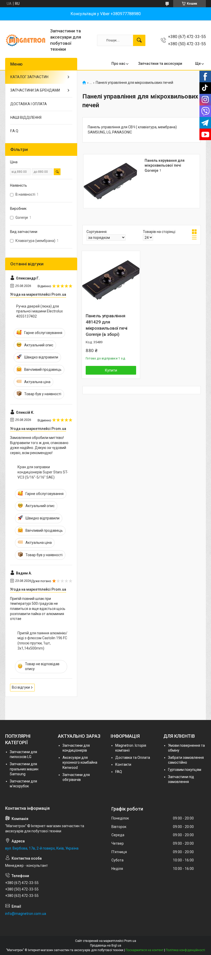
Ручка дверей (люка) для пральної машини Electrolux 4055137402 (39, 311)
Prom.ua (130, 941)
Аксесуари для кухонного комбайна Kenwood (80, 762)
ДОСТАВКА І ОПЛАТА (28, 104)
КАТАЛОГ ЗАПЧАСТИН (29, 77)
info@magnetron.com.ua (25, 914)
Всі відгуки (21, 687)
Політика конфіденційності (185, 950)
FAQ (118, 772)
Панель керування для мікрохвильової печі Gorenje (164, 165)
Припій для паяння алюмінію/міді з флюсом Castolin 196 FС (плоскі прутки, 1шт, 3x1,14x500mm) (42, 640)
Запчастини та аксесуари (160, 63)
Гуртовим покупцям (184, 770)
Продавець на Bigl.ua (105, 945)
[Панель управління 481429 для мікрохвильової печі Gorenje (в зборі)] (111, 280)
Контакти (123, 764)
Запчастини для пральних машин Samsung (24, 769)
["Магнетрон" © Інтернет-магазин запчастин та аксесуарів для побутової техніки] (25, 40)
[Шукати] (139, 40)
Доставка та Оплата (132, 757)
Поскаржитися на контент (144, 950)
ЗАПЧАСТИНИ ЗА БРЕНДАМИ (35, 90)
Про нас (118, 63)
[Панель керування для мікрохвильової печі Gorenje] (110, 181)
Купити (111, 370)
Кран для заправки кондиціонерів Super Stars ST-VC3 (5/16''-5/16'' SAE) (42, 472)
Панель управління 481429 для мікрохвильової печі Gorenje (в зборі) (106, 325)
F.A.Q (14, 131)
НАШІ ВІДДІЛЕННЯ (25, 117)
